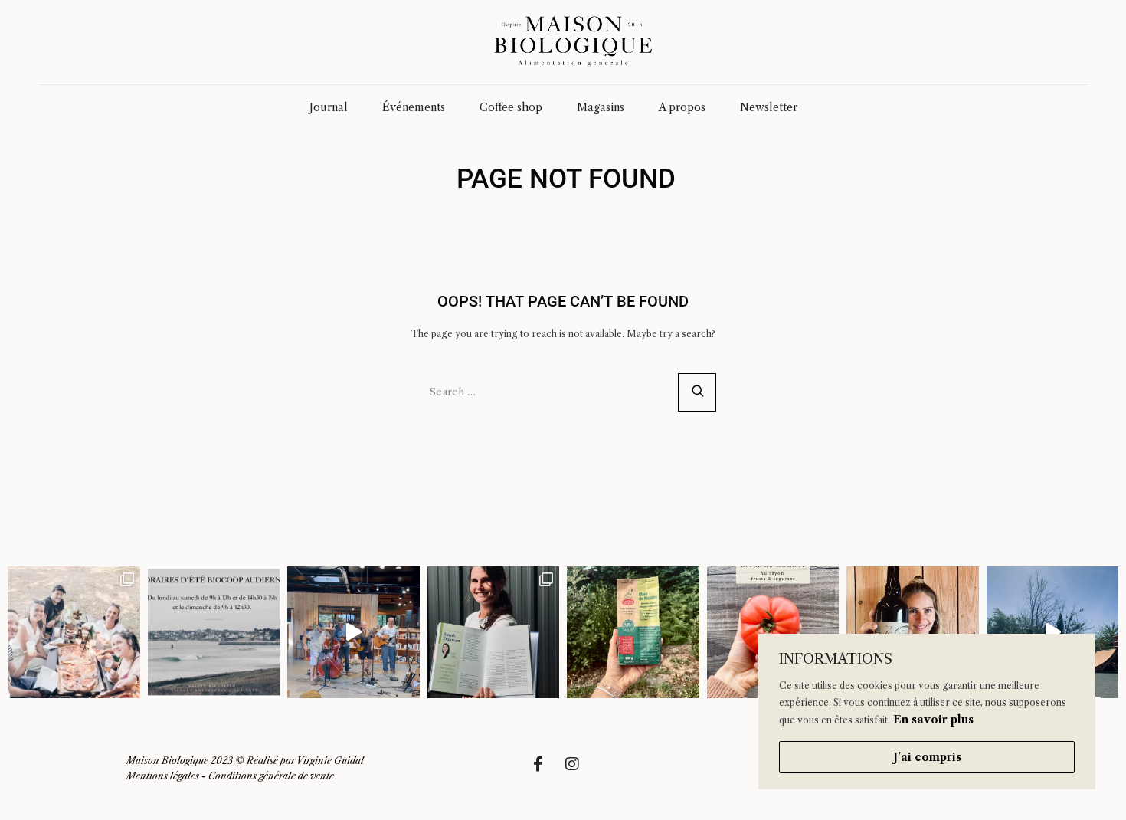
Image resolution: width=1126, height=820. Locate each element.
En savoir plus (933, 720)
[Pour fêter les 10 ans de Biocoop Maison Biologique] (912, 632)
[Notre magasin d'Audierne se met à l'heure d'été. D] (214, 632)
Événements (413, 107)
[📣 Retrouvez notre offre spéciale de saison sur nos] (773, 632)
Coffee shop (511, 107)
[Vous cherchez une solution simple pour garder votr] (633, 632)
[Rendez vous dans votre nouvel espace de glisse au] (1053, 632)
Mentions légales (162, 776)
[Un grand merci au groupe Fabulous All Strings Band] (353, 632)
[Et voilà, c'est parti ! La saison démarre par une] (74, 632)
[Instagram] (580, 771)
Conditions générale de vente (271, 776)
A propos (682, 107)
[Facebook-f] (545, 771)
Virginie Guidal (330, 760)
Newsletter (768, 107)
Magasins (600, 107)
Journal (328, 107)
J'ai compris (927, 757)
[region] (926, 711)
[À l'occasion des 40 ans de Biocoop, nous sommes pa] (493, 632)
